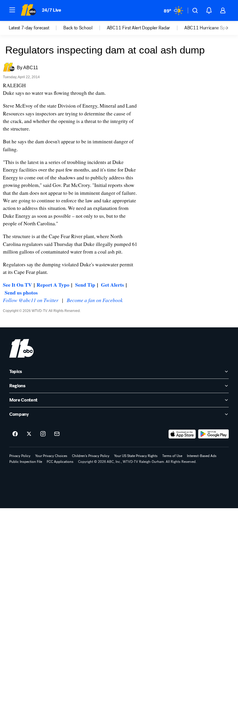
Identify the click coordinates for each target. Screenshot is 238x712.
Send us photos (21, 292)
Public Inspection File (25, 461)
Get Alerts (112, 284)
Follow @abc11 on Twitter (30, 300)
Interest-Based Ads (202, 456)
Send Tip (85, 284)
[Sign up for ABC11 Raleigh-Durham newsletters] (57, 434)
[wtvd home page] (21, 348)
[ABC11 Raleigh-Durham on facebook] (15, 434)
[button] (12, 10)
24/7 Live (51, 10)
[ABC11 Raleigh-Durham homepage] (28, 10)
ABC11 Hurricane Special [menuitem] (209, 28)
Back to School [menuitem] (78, 28)
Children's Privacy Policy (90, 456)
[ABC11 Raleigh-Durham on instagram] (43, 434)
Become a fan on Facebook (95, 300)
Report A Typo (53, 284)
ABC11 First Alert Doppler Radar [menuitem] (138, 28)
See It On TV (17, 284)
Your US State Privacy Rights (136, 456)
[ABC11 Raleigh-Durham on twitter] (29, 434)
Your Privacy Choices (51, 456)
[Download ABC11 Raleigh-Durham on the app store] (182, 434)
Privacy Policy (19, 456)
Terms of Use (172, 456)
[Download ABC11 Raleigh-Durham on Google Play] (213, 434)
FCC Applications (60, 461)
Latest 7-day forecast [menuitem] (29, 28)
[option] (36, 28)
